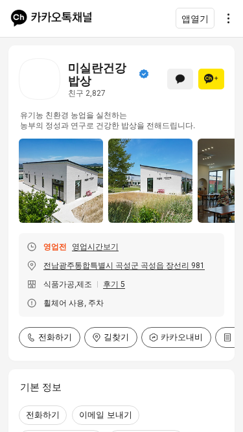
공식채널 (144, 74)
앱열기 (195, 18)
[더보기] (225, 18)
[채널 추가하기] (211, 79)
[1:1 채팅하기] (180, 79)
